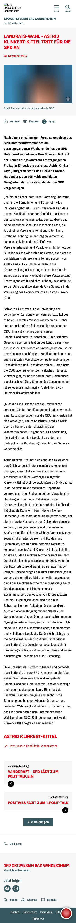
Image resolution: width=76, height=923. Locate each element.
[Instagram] (15, 888)
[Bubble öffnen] (66, 913)
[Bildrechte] (68, 99)
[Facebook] (7, 888)
